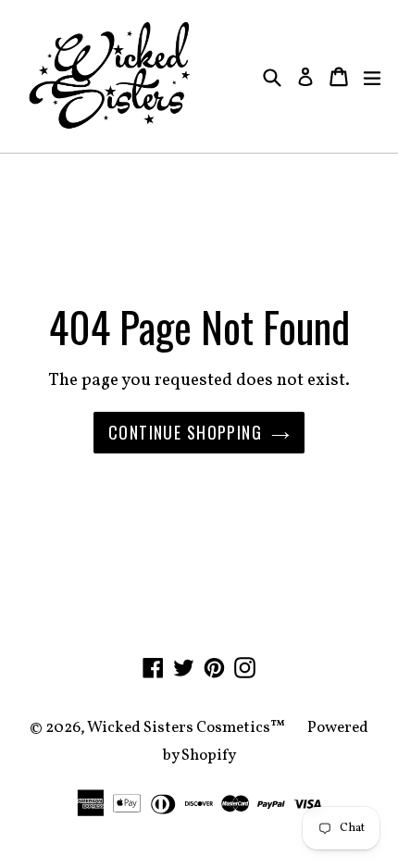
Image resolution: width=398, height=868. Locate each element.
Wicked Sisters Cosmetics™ (186, 727)
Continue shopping (185, 432)
